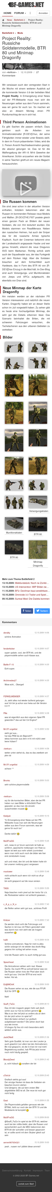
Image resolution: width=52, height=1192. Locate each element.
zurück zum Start (26, 1183)
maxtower (7, 871)
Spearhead (8, 962)
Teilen (27, 610)
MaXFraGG (8, 840)
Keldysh (7, 815)
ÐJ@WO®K (8, 984)
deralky (6, 632)
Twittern (43, 610)
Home (7, 13)
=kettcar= (7, 748)
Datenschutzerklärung (12, 1170)
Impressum (38, 1170)
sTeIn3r (6, 1075)
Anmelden (43, 13)
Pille (5, 713)
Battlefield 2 (19, 19)
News (9, 19)
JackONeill (8, 1037)
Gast (5, 1100)
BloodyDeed (9, 1059)
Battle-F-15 (8, 664)
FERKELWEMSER (11, 696)
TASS (6, 888)
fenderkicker (9, 648)
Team (47, 1170)
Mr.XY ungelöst (10, 729)
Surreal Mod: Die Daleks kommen (32, 598)
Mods (20, 32)
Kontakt (27, 1170)
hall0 (5, 939)
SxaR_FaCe (9, 1003)
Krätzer (6, 920)
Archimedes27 (10, 680)
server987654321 (11, 1142)
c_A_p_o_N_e (9, 904)
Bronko (6, 780)
